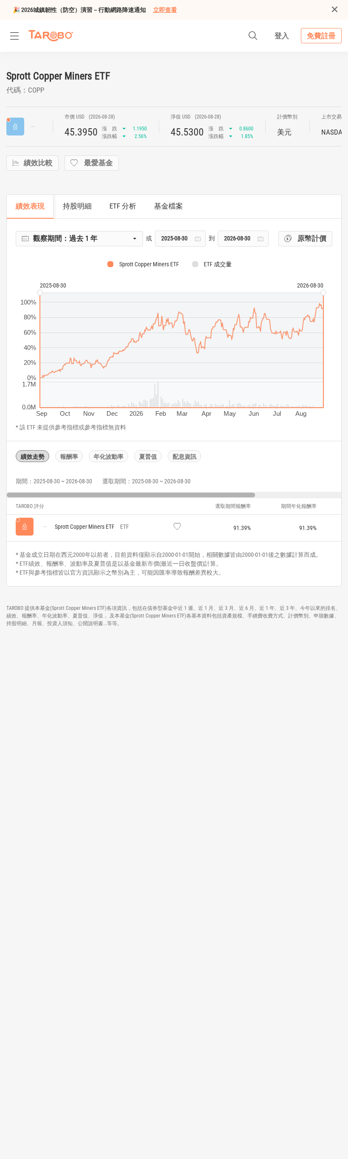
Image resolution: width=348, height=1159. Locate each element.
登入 (282, 35)
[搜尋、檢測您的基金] (253, 36)
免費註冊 (321, 35)
